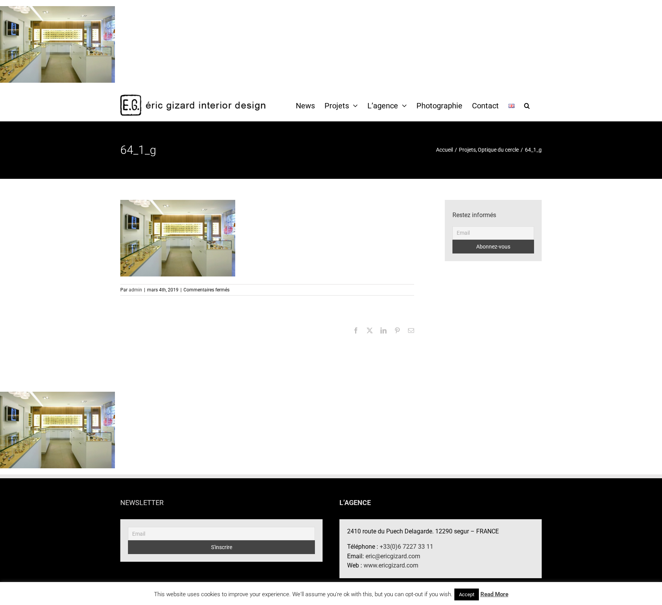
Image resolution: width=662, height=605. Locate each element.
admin (135, 290)
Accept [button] (466, 594)
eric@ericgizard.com (392, 556)
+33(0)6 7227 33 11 (406, 546)
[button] (527, 105)
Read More (494, 594)
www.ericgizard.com (391, 565)
